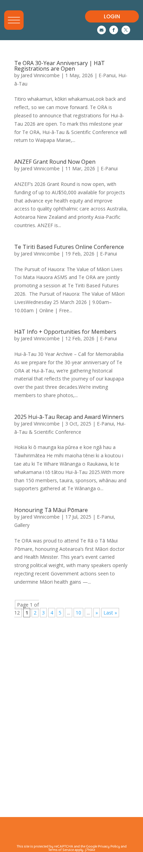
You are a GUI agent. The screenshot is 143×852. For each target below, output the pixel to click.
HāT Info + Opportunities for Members (65, 331)
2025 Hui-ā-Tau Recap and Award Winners (69, 417)
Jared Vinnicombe (40, 75)
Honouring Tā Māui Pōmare (51, 510)
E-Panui (107, 75)
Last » (110, 612)
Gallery (22, 525)
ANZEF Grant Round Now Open (54, 161)
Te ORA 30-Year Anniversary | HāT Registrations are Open (59, 65)
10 (78, 612)
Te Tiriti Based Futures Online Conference (69, 247)
